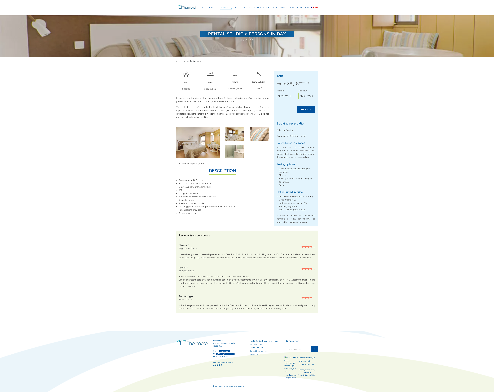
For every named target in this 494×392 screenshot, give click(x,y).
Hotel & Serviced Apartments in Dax (264, 341)
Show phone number (226, 354)
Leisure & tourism (261, 8)
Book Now (306, 109)
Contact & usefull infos (299, 8)
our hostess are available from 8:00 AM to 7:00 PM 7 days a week (300, 375)
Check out (302, 91)
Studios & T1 (225, 8)
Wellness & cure (242, 8)
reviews (230, 362)
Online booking (278, 8)
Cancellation (254, 354)
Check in (280, 91)
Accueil (179, 61)
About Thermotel (209, 8)
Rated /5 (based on (220, 362)
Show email (225, 351)
